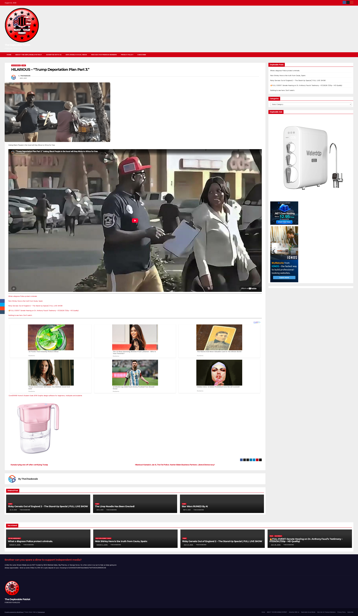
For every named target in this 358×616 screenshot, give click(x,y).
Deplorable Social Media (76, 55)
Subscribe (141, 55)
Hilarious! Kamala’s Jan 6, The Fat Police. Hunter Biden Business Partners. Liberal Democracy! (175, 465)
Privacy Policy (127, 55)
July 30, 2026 (276, 544)
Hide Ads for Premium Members (104, 55)
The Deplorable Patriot (17, 44)
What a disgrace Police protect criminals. (22, 296)
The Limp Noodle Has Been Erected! (114, 506)
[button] (348, 55)
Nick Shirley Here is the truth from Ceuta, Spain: (25, 301)
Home (9, 55)
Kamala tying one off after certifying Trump (29, 465)
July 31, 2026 (188, 544)
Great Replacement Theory (103, 538)
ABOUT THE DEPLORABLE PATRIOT (28, 55)
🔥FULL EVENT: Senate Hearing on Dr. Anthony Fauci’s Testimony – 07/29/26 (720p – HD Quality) (43, 310)
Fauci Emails (278, 536)
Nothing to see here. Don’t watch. (20, 315)
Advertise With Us (54, 55)
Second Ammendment (14, 538)
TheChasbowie (25, 76)
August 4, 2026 (102, 544)
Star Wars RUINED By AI (195, 506)
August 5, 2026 (15, 544)
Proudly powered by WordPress (14, 612)
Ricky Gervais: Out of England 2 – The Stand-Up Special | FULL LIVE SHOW (35, 306)
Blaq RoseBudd (16, 65)
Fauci (271, 536)
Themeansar (41, 612)
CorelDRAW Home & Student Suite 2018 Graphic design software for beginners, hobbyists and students (45, 395)
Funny (23, 65)
